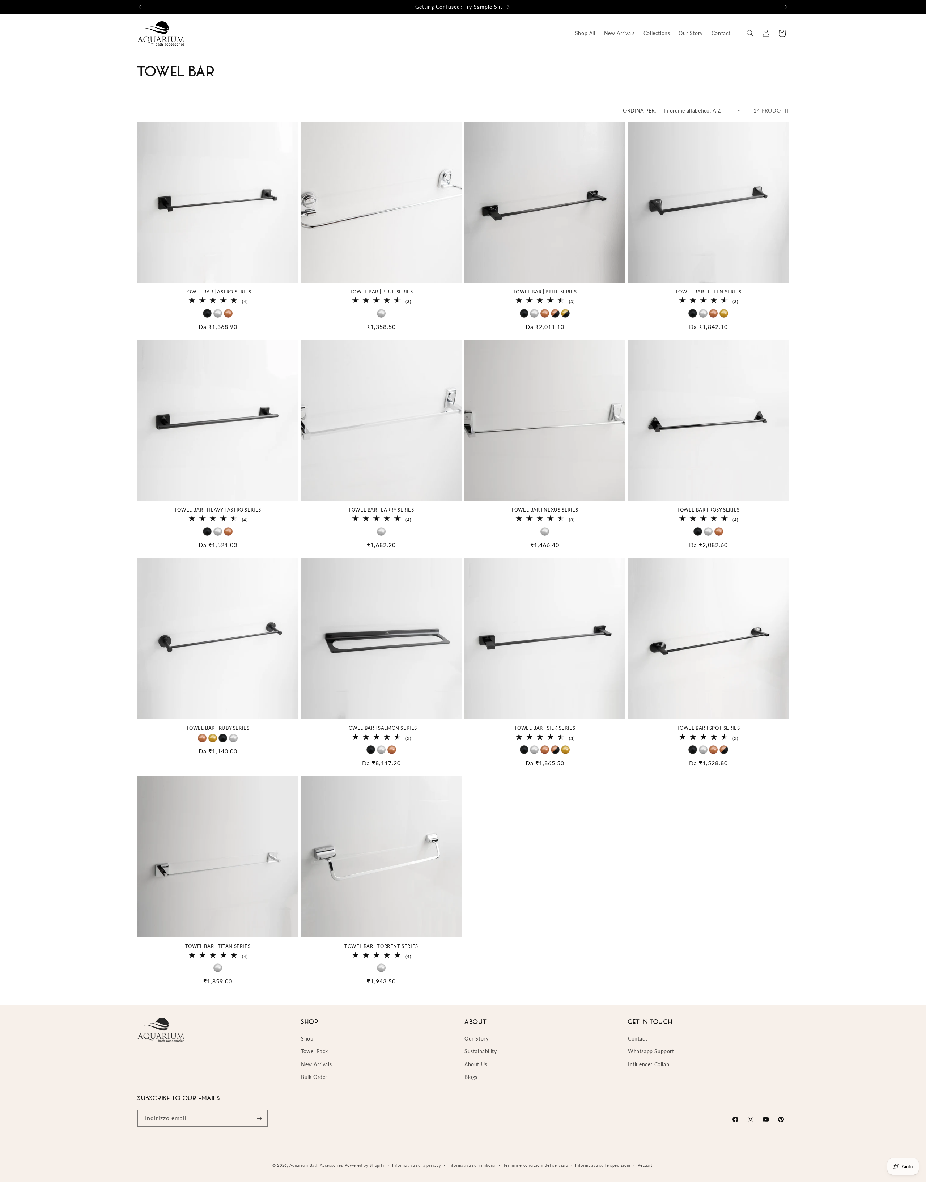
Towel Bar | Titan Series (217, 946)
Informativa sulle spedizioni (602, 1164)
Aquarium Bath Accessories (316, 1165)
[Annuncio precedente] (140, 7)
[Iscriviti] (259, 1118)
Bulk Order (314, 1077)
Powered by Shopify (365, 1165)
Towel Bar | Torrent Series (381, 946)
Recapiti (646, 1164)
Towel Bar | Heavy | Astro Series (217, 510)
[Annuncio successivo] (786, 7)
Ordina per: (639, 110)
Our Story (476, 1038)
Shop (307, 1038)
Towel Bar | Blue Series (381, 292)
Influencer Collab (648, 1064)
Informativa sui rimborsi (472, 1164)
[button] (750, 33)
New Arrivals (316, 1064)
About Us (475, 1064)
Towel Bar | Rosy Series (708, 510)
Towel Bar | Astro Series (217, 292)
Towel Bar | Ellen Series (708, 292)
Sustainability (480, 1051)
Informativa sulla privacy (416, 1164)
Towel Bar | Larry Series (381, 510)
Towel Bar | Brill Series (545, 292)
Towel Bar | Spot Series (708, 728)
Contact (637, 1038)
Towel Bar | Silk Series (544, 728)
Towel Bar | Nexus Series (544, 510)
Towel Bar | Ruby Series (218, 728)
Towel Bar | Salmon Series (381, 728)
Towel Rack (314, 1051)
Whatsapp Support (651, 1051)
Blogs (470, 1077)
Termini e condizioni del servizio (535, 1164)
